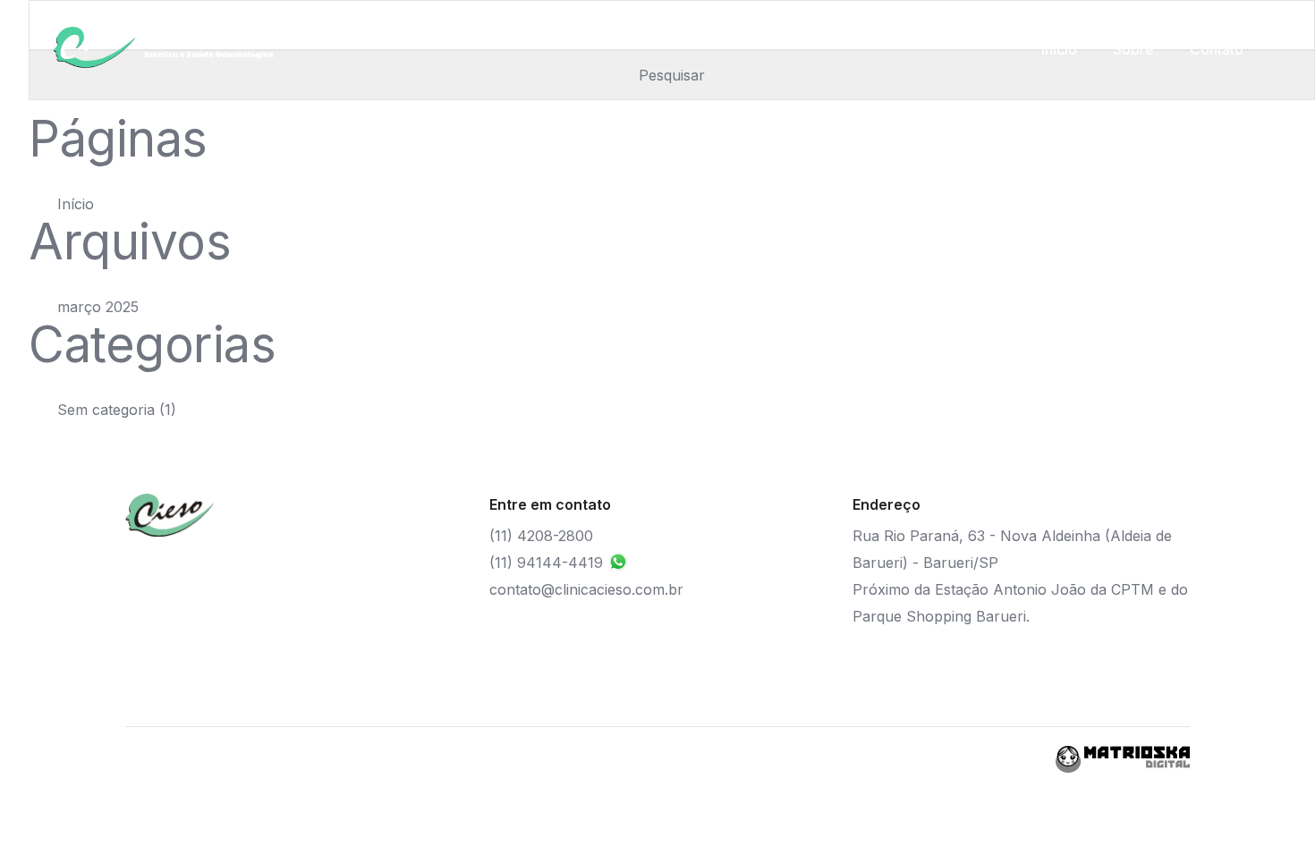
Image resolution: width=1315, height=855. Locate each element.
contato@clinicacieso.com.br (586, 589)
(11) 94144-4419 (548, 562)
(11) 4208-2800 (541, 536)
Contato (1216, 49)
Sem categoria (106, 410)
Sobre (1133, 49)
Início (1059, 49)
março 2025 (98, 307)
